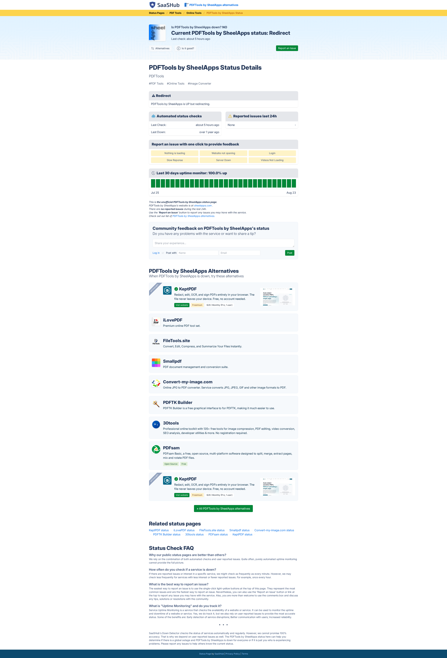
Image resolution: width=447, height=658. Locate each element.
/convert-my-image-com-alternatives (176, 377)
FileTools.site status (212, 530)
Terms (245, 653)
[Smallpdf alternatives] (156, 363)
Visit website (182, 305)
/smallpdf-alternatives (166, 357)
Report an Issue (287, 48)
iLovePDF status (184, 530)
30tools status (194, 534)
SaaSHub (219, 653)
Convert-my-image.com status (274, 530)
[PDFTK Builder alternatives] (156, 404)
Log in (156, 252)
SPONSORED (154, 288)
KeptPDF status (159, 530)
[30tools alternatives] (156, 424)
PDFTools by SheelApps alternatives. (194, 215)
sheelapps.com (203, 205)
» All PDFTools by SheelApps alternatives (223, 508)
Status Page (205, 653)
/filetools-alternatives (166, 336)
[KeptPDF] (167, 290)
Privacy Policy (233, 653)
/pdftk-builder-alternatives (169, 398)
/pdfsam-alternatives (165, 443)
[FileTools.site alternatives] (156, 342)
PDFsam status (218, 534)
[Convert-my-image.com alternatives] (156, 383)
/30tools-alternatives (165, 419)
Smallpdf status (239, 530)
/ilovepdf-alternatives (166, 316)
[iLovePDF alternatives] (156, 321)
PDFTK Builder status (166, 534)
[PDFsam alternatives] (156, 449)
